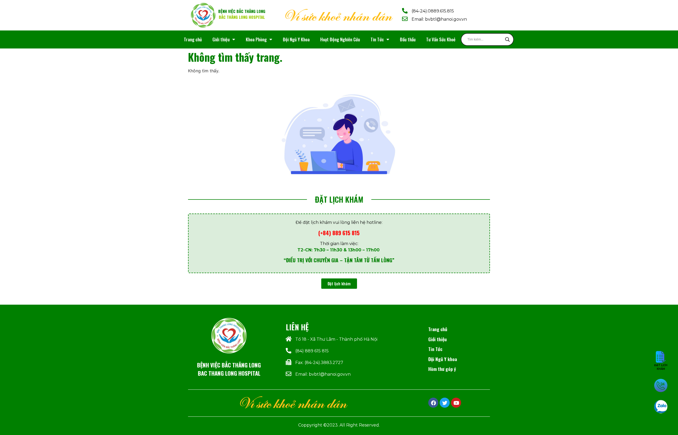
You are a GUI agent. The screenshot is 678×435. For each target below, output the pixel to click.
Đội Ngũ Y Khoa (296, 39)
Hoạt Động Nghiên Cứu (340, 39)
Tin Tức (377, 39)
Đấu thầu (408, 39)
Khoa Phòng (256, 39)
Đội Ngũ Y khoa (442, 359)
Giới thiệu (221, 39)
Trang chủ (193, 39)
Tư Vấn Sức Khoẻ (441, 39)
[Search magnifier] (507, 39)
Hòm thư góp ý (442, 368)
